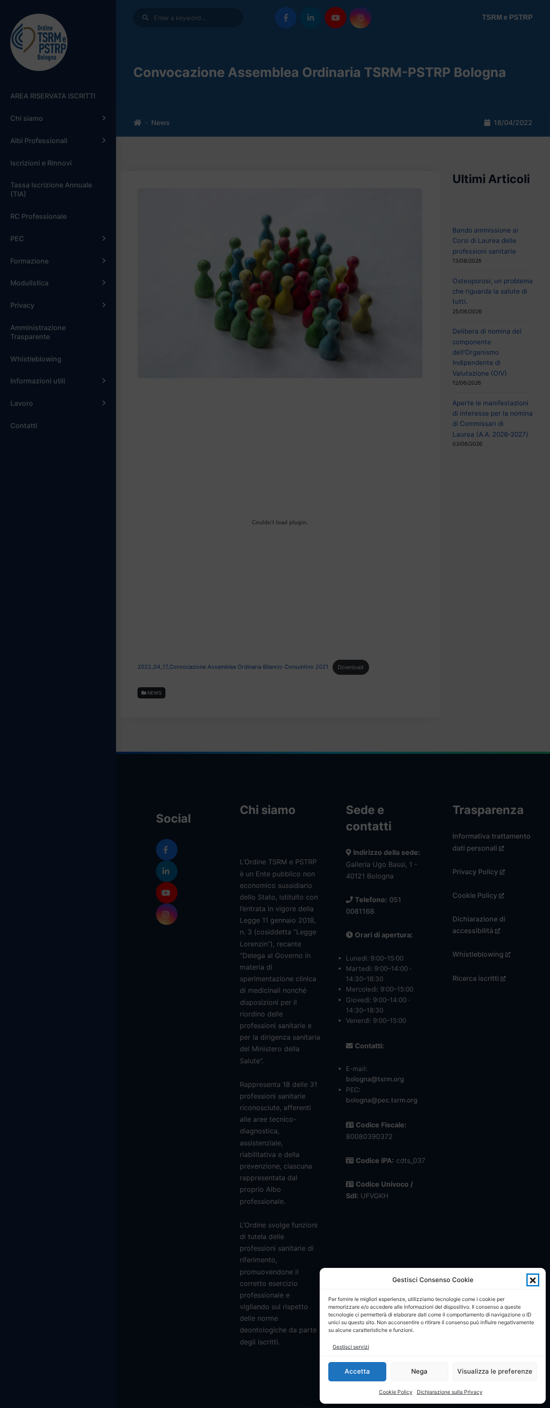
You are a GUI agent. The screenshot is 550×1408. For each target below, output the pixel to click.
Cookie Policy (395, 1392)
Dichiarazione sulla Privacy (450, 1392)
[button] (533, 1280)
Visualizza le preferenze (494, 1371)
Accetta (357, 1371)
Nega (419, 1371)
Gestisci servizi (351, 1347)
